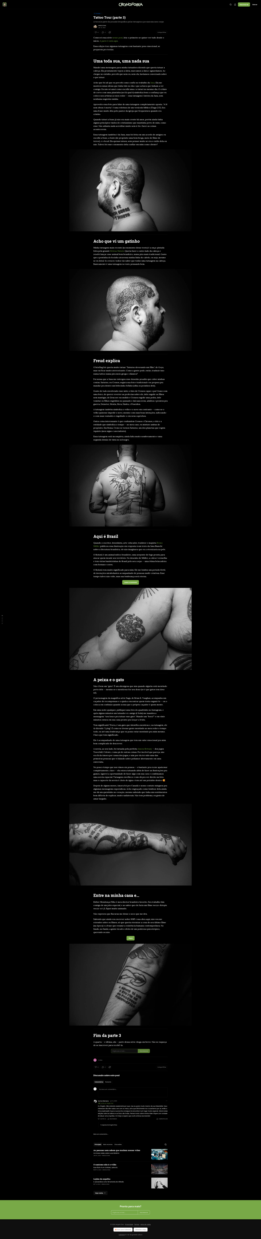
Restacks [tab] (108, 1082)
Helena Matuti (117, 251)
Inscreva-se (244, 4)
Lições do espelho (101, 1179)
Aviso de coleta (145, 1224)
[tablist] (102, 1082)
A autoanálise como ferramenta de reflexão (108, 1182)
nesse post (117, 37)
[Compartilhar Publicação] (235, 4)
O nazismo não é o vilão (104, 1164)
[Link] (90, 61)
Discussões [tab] (118, 1144)
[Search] (231, 4)
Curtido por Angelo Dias (106, 1103)
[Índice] (2, 619)
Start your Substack (124, 1230)
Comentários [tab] (99, 1082)
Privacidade (129, 1224)
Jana (152, 82)
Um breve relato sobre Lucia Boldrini (106, 1153)
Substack (122, 1235)
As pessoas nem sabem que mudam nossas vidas (116, 1150)
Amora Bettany (145, 748)
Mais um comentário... (100, 1134)
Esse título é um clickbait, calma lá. (105, 1167)
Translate (98, 13)
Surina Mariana (103, 1101)
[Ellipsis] (166, 1100)
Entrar (254, 4)
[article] (130, 1154)
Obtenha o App (140, 1230)
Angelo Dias (102, 25)
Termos (136, 1224)
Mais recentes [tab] (107, 1144)
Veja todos (99, 1193)
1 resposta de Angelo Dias (108, 1125)
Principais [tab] (98, 1144)
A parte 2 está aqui (109, 41)
